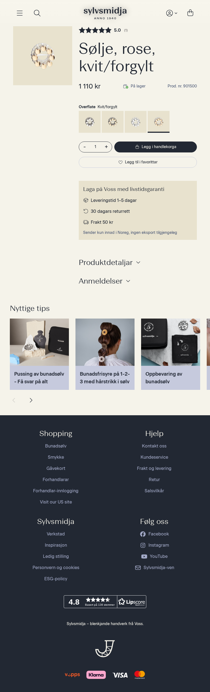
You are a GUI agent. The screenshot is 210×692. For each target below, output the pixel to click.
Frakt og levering (154, 468)
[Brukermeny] (171, 13)
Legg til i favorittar (141, 162)
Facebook (158, 534)
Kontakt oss (154, 446)
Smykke (56, 457)
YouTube (159, 556)
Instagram (158, 545)
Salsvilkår (154, 490)
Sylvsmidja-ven (159, 567)
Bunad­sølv (55, 446)
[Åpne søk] (37, 13)
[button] (105, 601)
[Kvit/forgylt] (159, 122)
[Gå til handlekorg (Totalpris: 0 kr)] (190, 13)
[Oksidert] (90, 122)
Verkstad (56, 534)
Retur (154, 479)
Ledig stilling (56, 556)
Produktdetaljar (106, 262)
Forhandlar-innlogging (55, 490)
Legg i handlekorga (159, 147)
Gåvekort (55, 468)
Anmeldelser (100, 280)
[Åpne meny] (19, 13)
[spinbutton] (95, 147)
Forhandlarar (56, 479)
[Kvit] (136, 122)
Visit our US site (56, 502)
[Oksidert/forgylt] (113, 122)
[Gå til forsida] (105, 13)
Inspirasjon (56, 545)
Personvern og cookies (56, 567)
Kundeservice (154, 457)
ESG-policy (55, 578)
